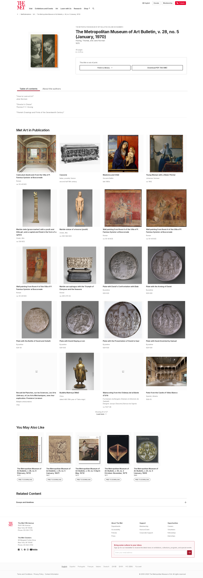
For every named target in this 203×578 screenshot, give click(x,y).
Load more (100, 414)
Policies (114, 533)
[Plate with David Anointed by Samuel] (166, 319)
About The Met (117, 523)
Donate (156, 3)
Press (113, 536)
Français (90, 566)
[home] (18, 14)
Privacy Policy (39, 574)
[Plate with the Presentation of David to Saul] (123, 319)
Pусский (138, 566)
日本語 (114, 566)
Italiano (98, 566)
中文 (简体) (129, 566)
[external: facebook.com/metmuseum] (19, 549)
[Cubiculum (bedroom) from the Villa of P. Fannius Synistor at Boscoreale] (36, 153)
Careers (170, 526)
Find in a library (104, 68)
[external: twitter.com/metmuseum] (22, 549)
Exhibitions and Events (44, 8)
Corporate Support (146, 533)
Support (143, 523)
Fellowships (172, 533)
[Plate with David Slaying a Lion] (80, 319)
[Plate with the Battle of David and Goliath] (36, 319)
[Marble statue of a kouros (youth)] (80, 208)
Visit (30, 8)
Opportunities (173, 523)
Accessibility (115, 529)
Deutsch (106, 566)
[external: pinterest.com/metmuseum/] (25, 549)
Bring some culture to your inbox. (128, 545)
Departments (115, 526)
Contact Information (52, 574)
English (64, 566)
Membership (167, 3)
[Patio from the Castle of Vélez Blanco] (166, 371)
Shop (86, 8)
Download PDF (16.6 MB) (157, 68)
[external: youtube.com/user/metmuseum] (34, 549)
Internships (171, 536)
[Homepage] (21, 5)
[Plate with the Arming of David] (166, 265)
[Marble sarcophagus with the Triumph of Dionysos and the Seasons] (80, 265)
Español (72, 566)
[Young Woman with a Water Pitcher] (166, 153)
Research (77, 8)
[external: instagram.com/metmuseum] (28, 549)
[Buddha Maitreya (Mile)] (80, 371)
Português (81, 566)
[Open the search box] (93, 8)
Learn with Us (66, 8)
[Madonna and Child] (123, 153)
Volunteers (171, 529)
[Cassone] (80, 153)
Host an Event (144, 529)
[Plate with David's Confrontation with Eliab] (123, 265)
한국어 (121, 566)
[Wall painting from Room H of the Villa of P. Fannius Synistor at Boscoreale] (123, 208)
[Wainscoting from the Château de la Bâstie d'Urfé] (123, 371)
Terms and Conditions (24, 574)
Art (57, 8)
